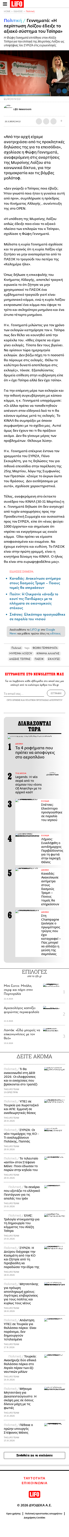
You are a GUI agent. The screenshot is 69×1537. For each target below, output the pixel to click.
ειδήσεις (55, 633)
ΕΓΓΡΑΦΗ (56, 693)
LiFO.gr (35, 629)
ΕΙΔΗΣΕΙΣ (18, 11)
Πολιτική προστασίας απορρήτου (43, 1513)
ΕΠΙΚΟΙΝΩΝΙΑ (35, 1483)
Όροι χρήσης (13, 1513)
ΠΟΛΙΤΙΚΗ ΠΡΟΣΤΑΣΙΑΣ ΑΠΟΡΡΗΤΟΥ (43, 700)
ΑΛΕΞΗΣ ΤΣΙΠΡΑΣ (19, 659)
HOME (7, 11)
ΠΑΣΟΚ (39, 659)
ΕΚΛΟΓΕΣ (54, 659)
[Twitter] (64, 90)
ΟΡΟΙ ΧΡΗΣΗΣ (14, 700)
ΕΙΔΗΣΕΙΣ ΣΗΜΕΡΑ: (22, 571)
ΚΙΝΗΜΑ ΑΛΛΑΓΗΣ (48, 653)
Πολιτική (30, 11)
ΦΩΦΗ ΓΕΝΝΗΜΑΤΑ (45, 648)
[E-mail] (53, 121)
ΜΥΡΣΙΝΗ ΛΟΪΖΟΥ (20, 653)
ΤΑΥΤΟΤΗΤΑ (34, 1478)
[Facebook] (58, 90)
